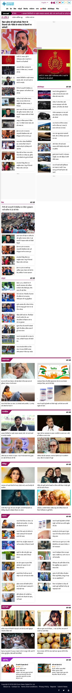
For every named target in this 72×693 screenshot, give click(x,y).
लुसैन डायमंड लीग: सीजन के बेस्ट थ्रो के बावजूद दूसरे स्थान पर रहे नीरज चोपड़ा (25, 306)
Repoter (53, 687)
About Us (6, 687)
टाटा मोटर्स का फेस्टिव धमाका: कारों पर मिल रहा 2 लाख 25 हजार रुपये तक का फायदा (60, 125)
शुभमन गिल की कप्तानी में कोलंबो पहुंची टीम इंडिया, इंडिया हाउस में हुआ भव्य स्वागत (25, 328)
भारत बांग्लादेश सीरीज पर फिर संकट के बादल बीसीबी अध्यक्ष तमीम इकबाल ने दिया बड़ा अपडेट (25, 349)
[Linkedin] (69, 2)
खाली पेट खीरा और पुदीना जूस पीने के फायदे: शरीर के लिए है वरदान (24, 554)
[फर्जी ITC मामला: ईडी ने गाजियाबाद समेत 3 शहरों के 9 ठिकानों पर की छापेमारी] (8, 60)
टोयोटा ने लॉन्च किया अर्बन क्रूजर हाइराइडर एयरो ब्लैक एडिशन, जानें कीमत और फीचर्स (60, 104)
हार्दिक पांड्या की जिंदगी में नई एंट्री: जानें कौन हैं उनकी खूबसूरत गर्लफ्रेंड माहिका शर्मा (17, 630)
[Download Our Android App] (52, 2)
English (44, 3)
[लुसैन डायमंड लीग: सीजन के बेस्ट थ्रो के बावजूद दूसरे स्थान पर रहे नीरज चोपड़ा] (8, 307)
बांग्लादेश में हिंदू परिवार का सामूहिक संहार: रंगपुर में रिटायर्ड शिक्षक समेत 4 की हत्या (24, 165)
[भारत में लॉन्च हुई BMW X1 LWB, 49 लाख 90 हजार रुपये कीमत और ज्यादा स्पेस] (44, 94)
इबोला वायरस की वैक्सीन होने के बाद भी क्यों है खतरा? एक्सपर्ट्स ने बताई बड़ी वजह (25, 586)
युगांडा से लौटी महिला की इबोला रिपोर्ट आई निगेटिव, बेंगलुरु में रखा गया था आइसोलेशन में (61, 575)
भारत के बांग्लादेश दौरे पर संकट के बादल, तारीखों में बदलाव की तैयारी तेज (25, 338)
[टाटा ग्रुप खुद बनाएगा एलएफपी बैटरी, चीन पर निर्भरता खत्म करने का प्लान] (44, 136)
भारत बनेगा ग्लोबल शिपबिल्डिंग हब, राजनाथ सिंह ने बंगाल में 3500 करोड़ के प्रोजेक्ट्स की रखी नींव (24, 145)
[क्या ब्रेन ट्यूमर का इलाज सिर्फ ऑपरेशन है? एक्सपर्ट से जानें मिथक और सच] (8, 566)
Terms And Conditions (29, 687)
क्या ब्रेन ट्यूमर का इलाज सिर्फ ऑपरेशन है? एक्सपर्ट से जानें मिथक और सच (24, 565)
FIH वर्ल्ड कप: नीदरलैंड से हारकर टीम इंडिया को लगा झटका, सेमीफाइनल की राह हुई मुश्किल (25, 296)
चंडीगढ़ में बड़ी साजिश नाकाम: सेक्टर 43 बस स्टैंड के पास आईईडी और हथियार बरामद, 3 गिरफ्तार (24, 102)
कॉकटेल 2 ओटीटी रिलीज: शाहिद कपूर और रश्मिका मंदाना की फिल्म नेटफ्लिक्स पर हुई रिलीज (52, 509)
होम (7, 9)
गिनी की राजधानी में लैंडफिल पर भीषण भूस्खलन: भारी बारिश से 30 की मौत (25, 90)
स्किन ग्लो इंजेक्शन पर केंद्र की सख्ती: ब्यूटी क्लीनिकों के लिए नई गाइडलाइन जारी (61, 586)
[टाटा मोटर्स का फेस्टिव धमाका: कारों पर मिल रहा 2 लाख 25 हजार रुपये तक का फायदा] (44, 126)
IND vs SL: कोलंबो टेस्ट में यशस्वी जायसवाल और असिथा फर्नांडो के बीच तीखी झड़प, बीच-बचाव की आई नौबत (25, 286)
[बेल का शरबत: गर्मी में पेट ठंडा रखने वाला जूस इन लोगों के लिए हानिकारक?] (54, 641)
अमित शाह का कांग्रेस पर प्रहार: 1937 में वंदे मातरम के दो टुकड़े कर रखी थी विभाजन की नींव (17, 457)
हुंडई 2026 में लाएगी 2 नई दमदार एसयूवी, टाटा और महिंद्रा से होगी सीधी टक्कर (61, 156)
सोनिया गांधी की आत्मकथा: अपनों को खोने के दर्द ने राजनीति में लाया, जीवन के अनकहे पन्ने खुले (52, 457)
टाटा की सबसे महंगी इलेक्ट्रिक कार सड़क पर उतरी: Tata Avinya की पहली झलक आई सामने (60, 168)
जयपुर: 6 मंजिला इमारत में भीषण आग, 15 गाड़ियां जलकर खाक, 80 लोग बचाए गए (25, 122)
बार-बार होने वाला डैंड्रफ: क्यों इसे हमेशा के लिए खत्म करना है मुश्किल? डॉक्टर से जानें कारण (16, 382)
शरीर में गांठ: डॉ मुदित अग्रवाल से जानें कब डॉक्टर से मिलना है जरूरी (25, 543)
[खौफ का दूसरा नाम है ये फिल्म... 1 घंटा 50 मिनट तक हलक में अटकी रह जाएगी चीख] (54, 618)
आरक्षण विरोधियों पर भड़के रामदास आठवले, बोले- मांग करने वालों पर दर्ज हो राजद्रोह (29, 13)
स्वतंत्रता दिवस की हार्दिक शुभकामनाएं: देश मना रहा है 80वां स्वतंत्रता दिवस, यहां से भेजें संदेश (52, 382)
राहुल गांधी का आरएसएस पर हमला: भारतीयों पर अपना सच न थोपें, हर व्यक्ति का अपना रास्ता (53, 434)
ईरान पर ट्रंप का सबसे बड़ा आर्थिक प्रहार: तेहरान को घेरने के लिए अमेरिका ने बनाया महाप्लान (25, 270)
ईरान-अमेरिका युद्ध (17, 17)
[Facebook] (56, 2)
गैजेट (57, 9)
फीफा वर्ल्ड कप (30, 17)
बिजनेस (26, 9)
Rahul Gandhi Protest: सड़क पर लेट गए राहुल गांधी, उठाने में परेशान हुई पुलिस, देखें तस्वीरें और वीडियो (18, 652)
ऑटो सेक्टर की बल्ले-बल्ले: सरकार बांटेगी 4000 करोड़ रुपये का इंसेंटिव (61, 146)
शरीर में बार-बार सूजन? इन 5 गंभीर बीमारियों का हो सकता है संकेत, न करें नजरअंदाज (61, 544)
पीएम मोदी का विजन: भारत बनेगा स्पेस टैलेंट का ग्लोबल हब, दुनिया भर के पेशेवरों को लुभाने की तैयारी (25, 154)
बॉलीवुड (4, 464)
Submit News (62, 687)
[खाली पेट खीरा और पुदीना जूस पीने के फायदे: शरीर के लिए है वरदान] (8, 555)
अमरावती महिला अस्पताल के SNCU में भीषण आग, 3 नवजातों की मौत (25, 69)
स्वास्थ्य (4, 516)
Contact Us (16, 687)
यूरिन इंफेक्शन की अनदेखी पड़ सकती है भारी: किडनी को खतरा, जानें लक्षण (25, 596)
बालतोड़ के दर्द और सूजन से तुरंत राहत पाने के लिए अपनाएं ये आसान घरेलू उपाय (61, 533)
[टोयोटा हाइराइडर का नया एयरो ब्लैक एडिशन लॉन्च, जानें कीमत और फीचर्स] (44, 115)
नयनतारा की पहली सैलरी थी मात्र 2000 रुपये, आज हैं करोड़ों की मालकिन (17, 486)
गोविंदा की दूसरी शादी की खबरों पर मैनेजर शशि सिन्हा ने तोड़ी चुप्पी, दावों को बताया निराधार (53, 486)
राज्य (37, 9)
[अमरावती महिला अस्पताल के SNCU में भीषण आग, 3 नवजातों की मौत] (8, 70)
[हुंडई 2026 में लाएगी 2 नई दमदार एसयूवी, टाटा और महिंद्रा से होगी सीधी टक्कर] (44, 157)
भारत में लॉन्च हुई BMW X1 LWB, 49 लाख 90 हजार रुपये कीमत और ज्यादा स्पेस (60, 93)
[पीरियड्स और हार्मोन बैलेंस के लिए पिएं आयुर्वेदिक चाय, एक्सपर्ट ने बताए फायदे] (44, 566)
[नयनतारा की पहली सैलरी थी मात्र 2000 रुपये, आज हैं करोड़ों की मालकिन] (18, 475)
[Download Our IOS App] (54, 2)
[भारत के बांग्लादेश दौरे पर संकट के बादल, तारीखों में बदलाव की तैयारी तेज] (8, 339)
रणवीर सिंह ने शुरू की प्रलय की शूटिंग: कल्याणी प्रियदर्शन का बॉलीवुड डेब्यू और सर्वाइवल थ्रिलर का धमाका (16, 509)
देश (11, 9)
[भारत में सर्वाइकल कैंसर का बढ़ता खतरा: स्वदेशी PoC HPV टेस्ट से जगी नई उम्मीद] (44, 555)
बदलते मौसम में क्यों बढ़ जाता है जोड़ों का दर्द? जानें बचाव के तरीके (25, 574)
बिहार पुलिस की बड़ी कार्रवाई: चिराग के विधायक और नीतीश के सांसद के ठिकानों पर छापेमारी (17, 25)
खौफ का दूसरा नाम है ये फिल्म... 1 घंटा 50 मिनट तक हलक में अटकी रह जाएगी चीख (52, 630)
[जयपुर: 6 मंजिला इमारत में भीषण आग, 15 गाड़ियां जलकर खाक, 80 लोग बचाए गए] (8, 123)
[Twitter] (62, 2)
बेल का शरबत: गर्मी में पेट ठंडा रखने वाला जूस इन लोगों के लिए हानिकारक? (52, 652)
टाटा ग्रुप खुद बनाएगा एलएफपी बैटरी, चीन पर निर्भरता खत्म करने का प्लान (61, 135)
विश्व (15, 9)
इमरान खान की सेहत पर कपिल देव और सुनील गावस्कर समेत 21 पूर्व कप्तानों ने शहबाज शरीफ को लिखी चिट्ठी (25, 113)
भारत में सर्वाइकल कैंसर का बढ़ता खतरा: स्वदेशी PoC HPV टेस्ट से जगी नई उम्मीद (61, 554)
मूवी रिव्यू (5, 660)
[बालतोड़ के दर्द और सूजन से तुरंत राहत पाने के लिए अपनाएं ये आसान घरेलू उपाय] (44, 534)
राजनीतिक (5, 412)
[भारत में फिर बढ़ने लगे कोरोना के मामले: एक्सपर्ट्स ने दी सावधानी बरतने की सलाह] (8, 534)
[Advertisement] (18, 186)
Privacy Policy (44, 687)
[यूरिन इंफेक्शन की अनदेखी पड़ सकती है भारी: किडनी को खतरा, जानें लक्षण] (8, 597)
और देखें (32, 202)
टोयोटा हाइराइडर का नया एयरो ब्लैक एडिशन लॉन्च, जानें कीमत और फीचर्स (60, 114)
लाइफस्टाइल (5, 359)
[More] (66, 9)
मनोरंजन (32, 9)
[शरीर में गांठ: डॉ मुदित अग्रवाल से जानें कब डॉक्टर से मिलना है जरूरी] (8, 545)
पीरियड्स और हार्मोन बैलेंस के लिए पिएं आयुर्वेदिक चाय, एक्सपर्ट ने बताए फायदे (61, 565)
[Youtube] (59, 2)
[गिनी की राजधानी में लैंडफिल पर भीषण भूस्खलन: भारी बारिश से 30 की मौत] (8, 91)
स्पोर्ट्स (20, 9)
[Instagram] (65, 2)
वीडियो (44, 9)
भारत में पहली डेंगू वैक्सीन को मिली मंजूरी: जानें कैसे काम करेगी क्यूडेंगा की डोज (52, 405)
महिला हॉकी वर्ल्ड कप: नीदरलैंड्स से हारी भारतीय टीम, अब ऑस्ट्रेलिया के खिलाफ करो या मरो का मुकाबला (25, 318)
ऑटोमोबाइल (51, 9)
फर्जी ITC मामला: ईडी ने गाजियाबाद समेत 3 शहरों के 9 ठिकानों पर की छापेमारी (24, 59)
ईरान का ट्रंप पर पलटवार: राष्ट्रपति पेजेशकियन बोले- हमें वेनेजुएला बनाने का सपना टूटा (24, 133)
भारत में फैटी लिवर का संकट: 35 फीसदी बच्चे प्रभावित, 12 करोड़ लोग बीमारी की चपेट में (17, 405)
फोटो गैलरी (5, 607)
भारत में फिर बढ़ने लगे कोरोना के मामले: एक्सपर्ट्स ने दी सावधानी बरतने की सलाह (24, 533)
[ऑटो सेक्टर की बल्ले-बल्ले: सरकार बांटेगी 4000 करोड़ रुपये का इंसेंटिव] (44, 147)
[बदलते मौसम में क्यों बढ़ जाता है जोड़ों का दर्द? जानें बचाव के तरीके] (8, 576)
